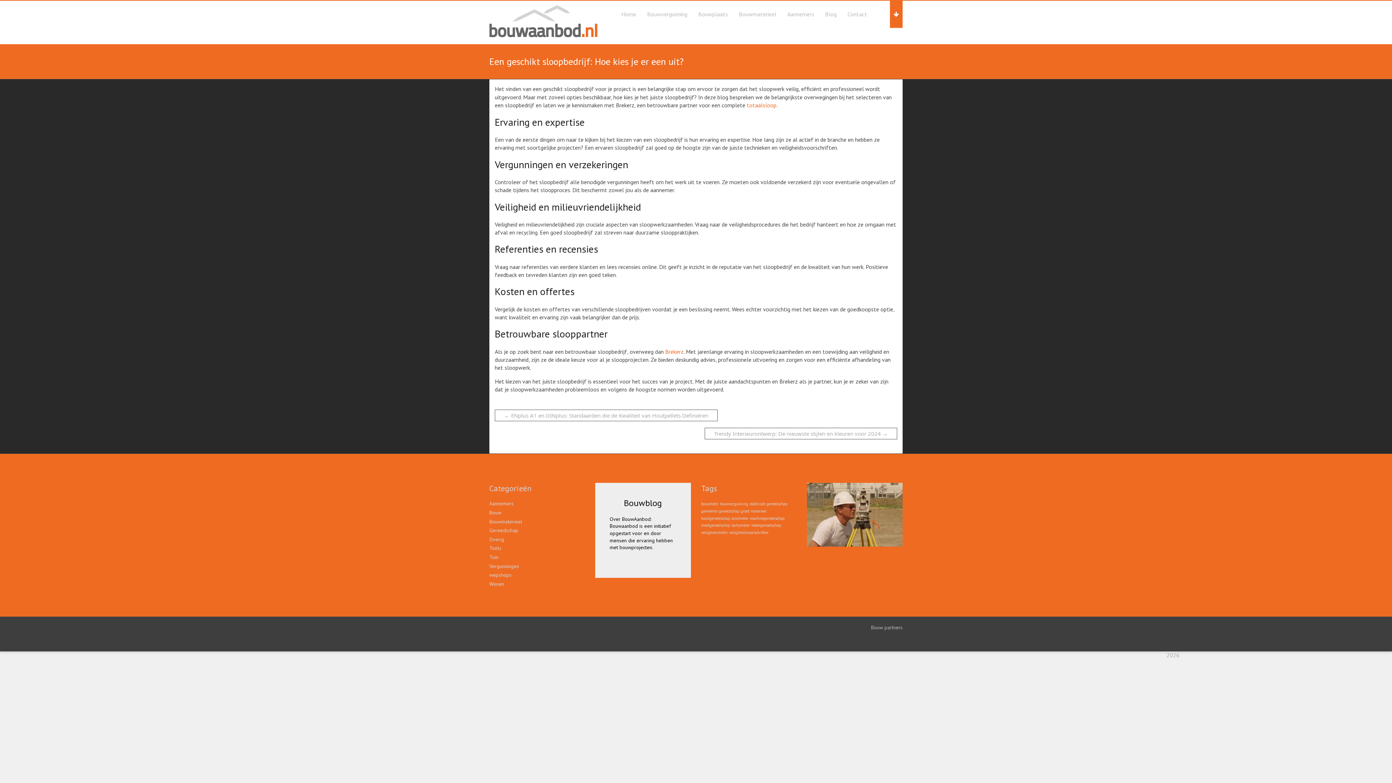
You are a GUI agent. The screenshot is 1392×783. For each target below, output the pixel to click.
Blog (831, 14)
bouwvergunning (734, 503)
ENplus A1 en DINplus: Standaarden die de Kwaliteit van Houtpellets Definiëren (606, 415)
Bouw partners (887, 627)
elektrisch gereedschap (768, 503)
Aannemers (800, 14)
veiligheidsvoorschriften (748, 532)
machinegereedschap (767, 518)
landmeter (740, 518)
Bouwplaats (713, 14)
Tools (495, 548)
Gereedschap (503, 530)
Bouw (495, 512)
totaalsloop (761, 105)
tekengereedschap (766, 525)
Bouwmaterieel (757, 14)
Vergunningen (504, 566)
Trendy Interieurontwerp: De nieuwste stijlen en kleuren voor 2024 (801, 433)
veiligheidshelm (714, 532)
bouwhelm (709, 503)
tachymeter (741, 525)
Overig (496, 539)
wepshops (500, 575)
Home (628, 14)
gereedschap (729, 511)
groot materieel (753, 511)
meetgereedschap (715, 525)
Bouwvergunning (667, 14)
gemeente (709, 511)
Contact (857, 14)
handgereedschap (715, 518)
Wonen (496, 584)
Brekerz (674, 351)
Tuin (493, 557)
